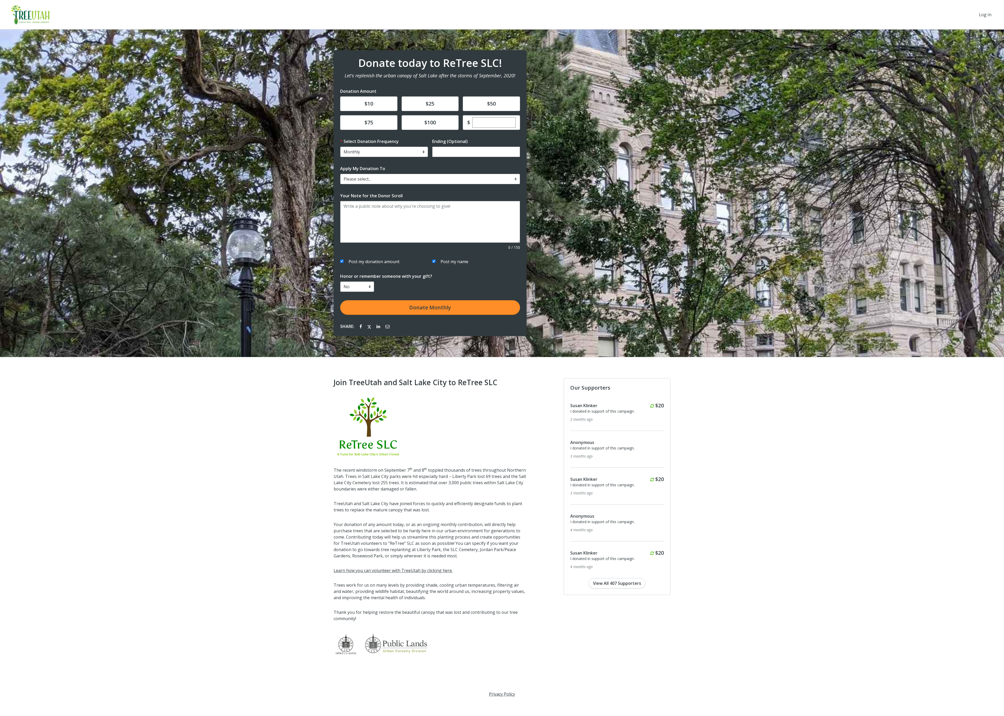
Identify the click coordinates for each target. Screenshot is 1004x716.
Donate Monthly (430, 307)
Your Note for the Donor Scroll (371, 196)
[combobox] (430, 179)
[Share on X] (369, 326)
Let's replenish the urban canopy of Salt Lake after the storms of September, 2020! (430, 75)
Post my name (454, 261)
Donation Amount (358, 91)
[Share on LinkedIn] (378, 326)
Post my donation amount (374, 261)
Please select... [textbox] (357, 179)
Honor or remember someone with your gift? (386, 276)
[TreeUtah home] (30, 14)
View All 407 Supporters (617, 583)
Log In (985, 15)
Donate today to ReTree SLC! (430, 63)
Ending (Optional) (450, 141)
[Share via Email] (387, 326)
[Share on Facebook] (361, 326)
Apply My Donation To (362, 168)
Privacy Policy (502, 694)
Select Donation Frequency (371, 141)
